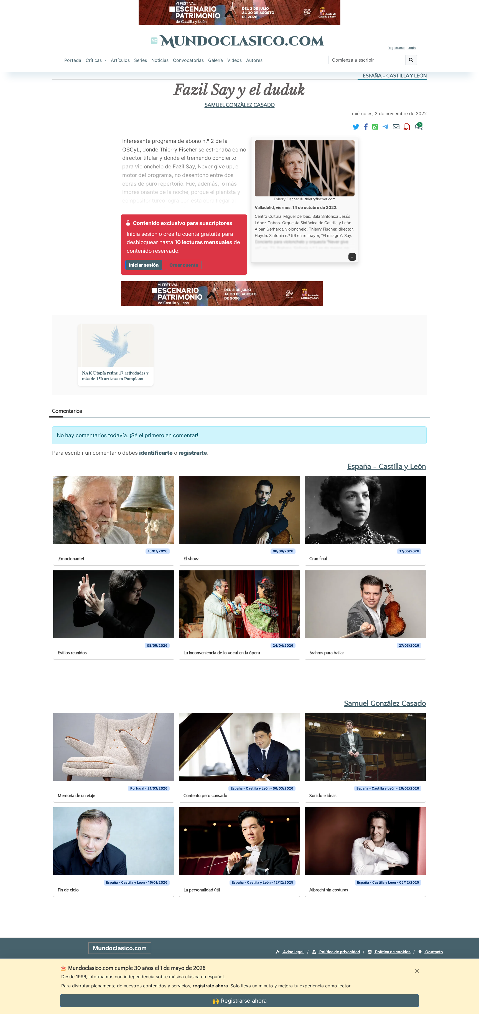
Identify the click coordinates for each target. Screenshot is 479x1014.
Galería (215, 60)
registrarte (193, 452)
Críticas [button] (94, 60)
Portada (72, 60)
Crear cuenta (183, 265)
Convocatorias (188, 60)
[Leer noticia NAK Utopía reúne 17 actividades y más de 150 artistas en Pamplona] (116, 345)
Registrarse (396, 48)
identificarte (156, 452)
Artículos (120, 60)
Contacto (433, 951)
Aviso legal (293, 951)
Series (140, 60)
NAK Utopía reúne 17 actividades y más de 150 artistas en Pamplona (115, 376)
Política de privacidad (339, 951)
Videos (234, 60)
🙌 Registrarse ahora (239, 1000)
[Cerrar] (417, 971)
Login (411, 48)
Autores (254, 60)
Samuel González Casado (240, 105)
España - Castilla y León (395, 76)
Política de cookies (392, 951)
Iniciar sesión (144, 265)
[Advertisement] (22, 156)
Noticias (160, 60)
